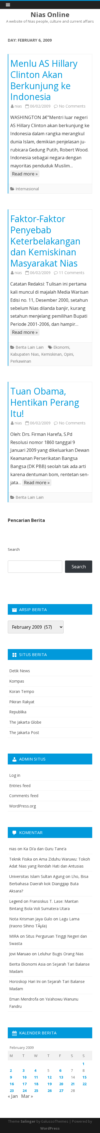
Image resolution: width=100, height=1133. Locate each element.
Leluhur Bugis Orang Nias (61, 953)
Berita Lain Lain (30, 347)
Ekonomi (61, 347)
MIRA (14, 936)
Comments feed (23, 795)
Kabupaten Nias (24, 354)
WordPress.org (22, 806)
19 (49, 1083)
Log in (14, 775)
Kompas (16, 681)
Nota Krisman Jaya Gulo (30, 918)
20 (61, 1083)
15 (84, 1077)
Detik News (19, 670)
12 (49, 1077)
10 (24, 1077)
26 (49, 1090)
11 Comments (71, 272)
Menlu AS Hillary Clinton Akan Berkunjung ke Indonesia (44, 80)
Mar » (27, 1096)
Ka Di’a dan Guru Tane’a (44, 848)
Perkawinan (20, 361)
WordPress (50, 1128)
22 (84, 1083)
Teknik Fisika (20, 859)
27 (61, 1090)
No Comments (72, 106)
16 (12, 1083)
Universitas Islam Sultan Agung (36, 876)
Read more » (25, 174)
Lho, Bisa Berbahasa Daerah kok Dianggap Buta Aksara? (48, 884)
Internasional (27, 188)
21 (73, 1083)
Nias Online (50, 14)
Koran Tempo (21, 691)
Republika (17, 711)
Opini (68, 354)
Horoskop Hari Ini (25, 981)
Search (14, 549)
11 (36, 1077)
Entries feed (20, 785)
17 (24, 1083)
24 (24, 1090)
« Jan (13, 1096)
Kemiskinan (51, 354)
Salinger (28, 1121)
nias (18, 106)
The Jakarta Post (24, 732)
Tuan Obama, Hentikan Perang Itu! (44, 402)
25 (36, 1090)
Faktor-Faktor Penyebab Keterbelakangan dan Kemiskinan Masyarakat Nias (45, 241)
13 (61, 1077)
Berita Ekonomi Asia (27, 964)
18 (36, 1083)
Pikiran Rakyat (21, 701)
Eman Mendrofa (23, 999)
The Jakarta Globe (25, 722)
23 (12, 1090)
